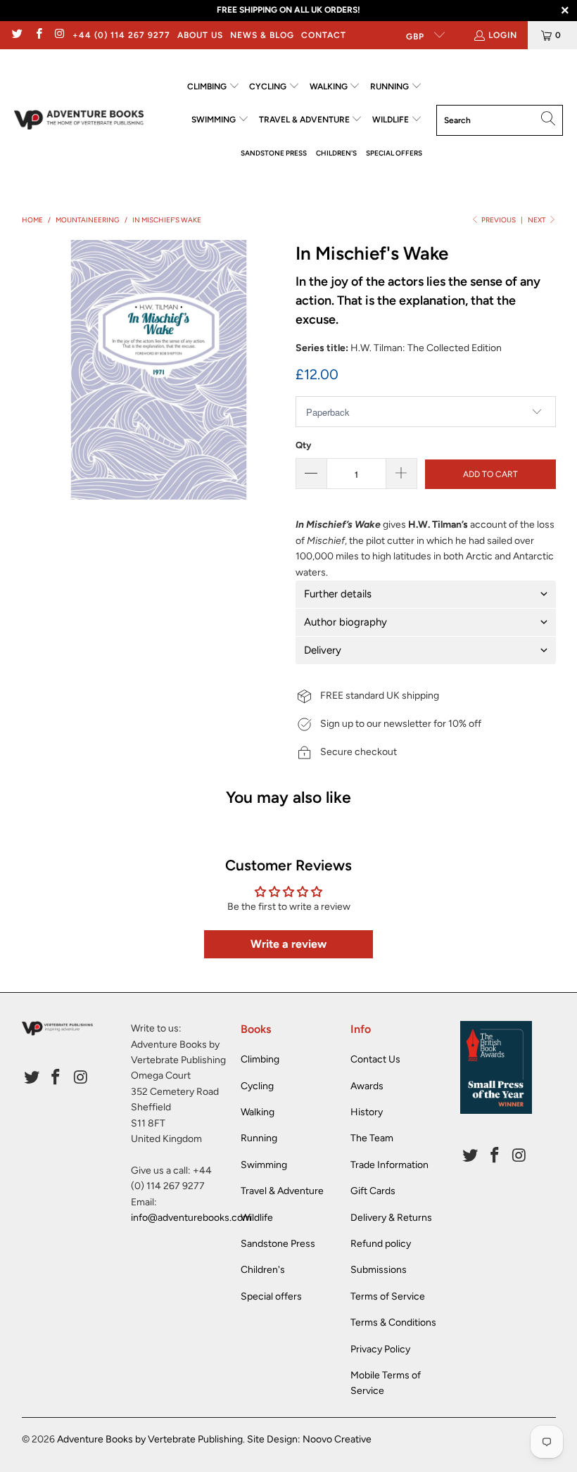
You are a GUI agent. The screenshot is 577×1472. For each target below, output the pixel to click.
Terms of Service (387, 1296)
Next (537, 219)
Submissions (378, 1270)
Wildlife (257, 1218)
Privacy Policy (380, 1349)
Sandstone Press (278, 1244)
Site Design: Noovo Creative (309, 1439)
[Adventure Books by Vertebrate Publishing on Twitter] (17, 35)
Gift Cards (372, 1191)
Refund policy (380, 1244)
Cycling (257, 1086)
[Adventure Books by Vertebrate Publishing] (79, 120)
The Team (371, 1138)
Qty (303, 445)
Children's (263, 1270)
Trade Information (389, 1165)
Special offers (271, 1296)
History (366, 1112)
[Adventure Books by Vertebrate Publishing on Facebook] (38, 35)
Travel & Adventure (282, 1191)
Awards (366, 1086)
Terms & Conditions (393, 1322)
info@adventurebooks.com (191, 1218)
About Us (200, 35)
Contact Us (375, 1059)
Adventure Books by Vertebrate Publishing (150, 1439)
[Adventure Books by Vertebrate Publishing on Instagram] (59, 35)
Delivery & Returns (391, 1218)
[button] (213, 86)
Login (502, 35)
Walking (257, 1112)
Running (259, 1138)
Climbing (260, 1059)
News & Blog (262, 35)
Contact (323, 35)
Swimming (264, 1165)
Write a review (288, 944)
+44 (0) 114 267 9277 (121, 35)
